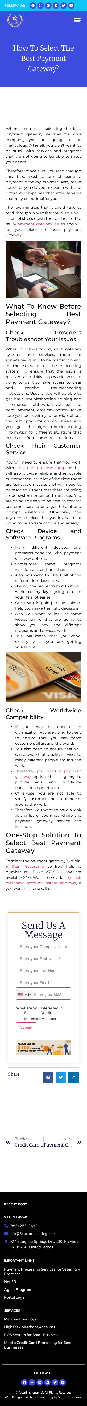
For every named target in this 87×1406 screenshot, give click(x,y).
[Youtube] (71, 5)
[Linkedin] (56, 5)
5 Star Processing (25, 866)
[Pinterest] (48, 5)
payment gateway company (45, 468)
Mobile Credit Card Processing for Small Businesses (38, 1344)
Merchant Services (20, 1319)
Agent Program (17, 1289)
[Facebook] (33, 5)
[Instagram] (40, 5)
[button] (77, 20)
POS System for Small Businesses (33, 1334)
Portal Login (14, 1297)
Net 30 (10, 1281)
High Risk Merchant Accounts (29, 1327)
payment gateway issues (41, 224)
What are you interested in (39, 1008)
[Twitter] (63, 5)
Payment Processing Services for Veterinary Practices (42, 1271)
